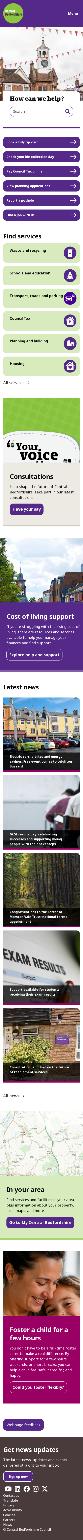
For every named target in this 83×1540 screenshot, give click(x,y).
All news (11, 1096)
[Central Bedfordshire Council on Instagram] (35, 1490)
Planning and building (29, 341)
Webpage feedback (23, 1424)
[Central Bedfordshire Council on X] (45, 1490)
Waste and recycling (28, 250)
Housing (17, 363)
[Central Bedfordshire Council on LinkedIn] (17, 1490)
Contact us (11, 1495)
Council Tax (20, 318)
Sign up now (18, 1476)
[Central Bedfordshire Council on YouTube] (8, 1490)
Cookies (9, 1515)
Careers (9, 1520)
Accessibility (12, 1510)
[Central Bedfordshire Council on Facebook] (26, 1490)
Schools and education (30, 273)
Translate (10, 1500)
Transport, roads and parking (36, 295)
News (7, 1524)
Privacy (8, 1505)
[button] (67, 87)
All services (14, 382)
